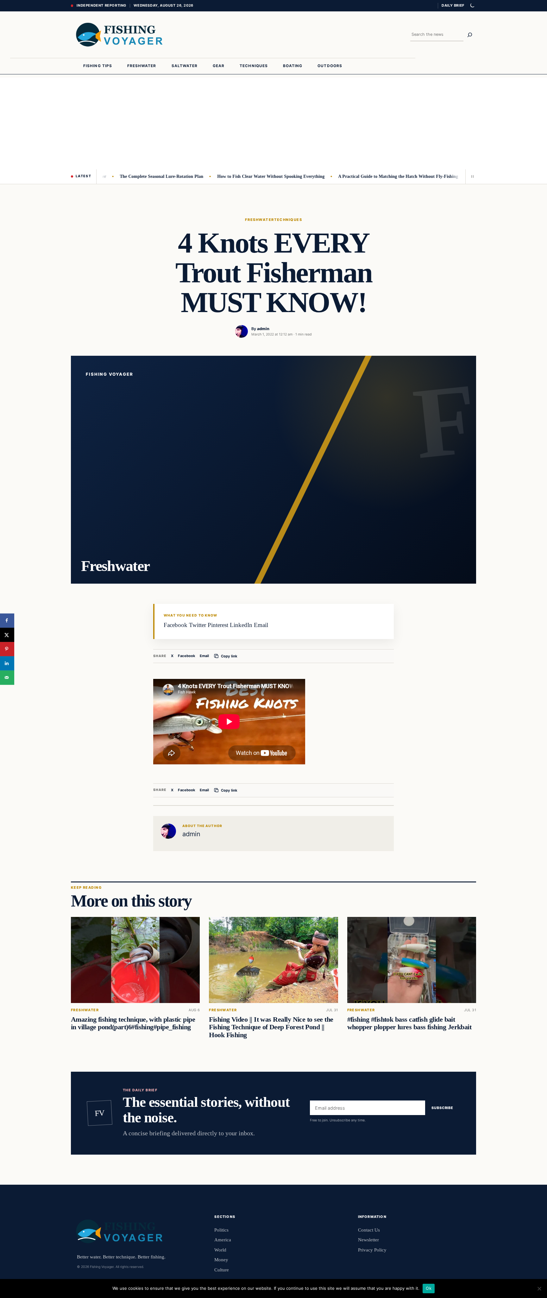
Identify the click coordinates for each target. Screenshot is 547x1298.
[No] (539, 1288)
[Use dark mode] (472, 6)
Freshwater (259, 219)
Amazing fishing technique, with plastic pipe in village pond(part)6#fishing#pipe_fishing (133, 1023)
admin (263, 328)
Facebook (186, 656)
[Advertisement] (273, 122)
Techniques (288, 219)
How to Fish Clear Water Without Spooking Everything (250, 176)
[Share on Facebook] (7, 620)
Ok (428, 1288)
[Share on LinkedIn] (7, 663)
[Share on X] (7, 635)
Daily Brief (453, 5)
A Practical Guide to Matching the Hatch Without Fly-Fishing (377, 176)
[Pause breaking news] (470, 176)
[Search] (469, 34)
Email (204, 656)
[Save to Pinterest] (7, 649)
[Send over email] (7, 677)
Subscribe (442, 1108)
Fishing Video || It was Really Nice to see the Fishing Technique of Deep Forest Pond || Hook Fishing (271, 1027)
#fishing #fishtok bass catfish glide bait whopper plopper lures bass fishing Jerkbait (409, 1023)
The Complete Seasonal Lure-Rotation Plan (141, 176)
